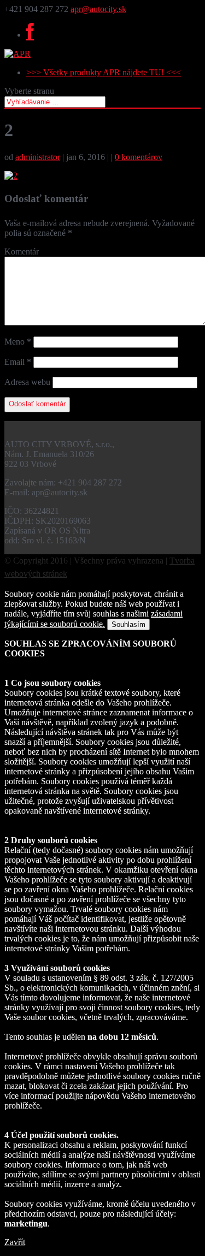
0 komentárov (138, 157)
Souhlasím (128, 624)
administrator (37, 157)
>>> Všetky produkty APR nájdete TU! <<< (103, 72)
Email (17, 361)
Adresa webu (27, 382)
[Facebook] (30, 34)
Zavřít (14, 1242)
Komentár (21, 251)
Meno (17, 341)
